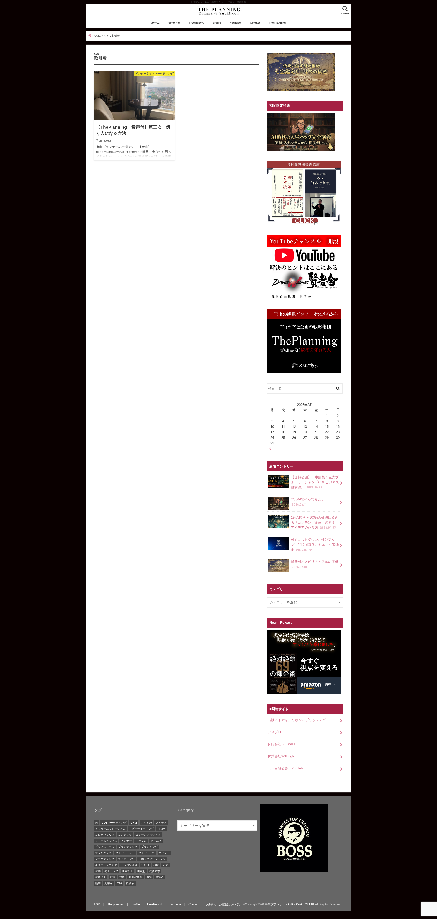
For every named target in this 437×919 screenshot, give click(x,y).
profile (217, 22)
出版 (156, 865)
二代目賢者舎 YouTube (286, 768)
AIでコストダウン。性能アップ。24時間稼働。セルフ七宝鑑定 (315, 544)
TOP (97, 904)
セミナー (126, 840)
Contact (255, 22)
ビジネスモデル (104, 846)
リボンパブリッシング (152, 858)
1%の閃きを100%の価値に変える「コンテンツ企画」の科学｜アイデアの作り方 (315, 522)
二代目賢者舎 (129, 865)
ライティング (126, 858)
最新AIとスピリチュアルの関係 (314, 564)
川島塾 (141, 871)
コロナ (162, 828)
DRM (133, 822)
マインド (164, 853)
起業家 (108, 883)
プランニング (103, 853)
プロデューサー (125, 853)
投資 (122, 877)
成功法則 (100, 877)
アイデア (161, 822)
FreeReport (196, 22)
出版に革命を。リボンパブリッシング (297, 720)
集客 (119, 883)
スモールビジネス (106, 840)
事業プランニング (106, 865)
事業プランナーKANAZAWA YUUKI (289, 904)
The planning (115, 904)
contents (174, 22)
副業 (165, 865)
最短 (149, 877)
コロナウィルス (104, 834)
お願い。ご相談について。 (224, 904)
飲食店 (130, 883)
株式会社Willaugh (281, 756)
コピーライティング (141, 828)
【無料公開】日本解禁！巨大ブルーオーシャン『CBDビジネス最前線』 (315, 482)
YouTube (235, 22)
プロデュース (146, 853)
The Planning (277, 22)
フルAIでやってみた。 (308, 502)
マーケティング (104, 858)
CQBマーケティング (114, 822)
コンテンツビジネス (148, 834)
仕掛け (145, 865)
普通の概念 (135, 877)
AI (96, 822)
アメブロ (274, 732)
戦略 (112, 877)
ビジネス (156, 840)
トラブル (141, 840)
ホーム (155, 22)
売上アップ (111, 871)
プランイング (149, 846)
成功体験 (154, 871)
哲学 (98, 871)
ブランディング (127, 846)
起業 (98, 883)
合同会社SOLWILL (282, 744)
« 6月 (271, 448)
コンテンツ (125, 834)
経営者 (160, 877)
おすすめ (146, 822)
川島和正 (127, 871)
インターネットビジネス (110, 828)
